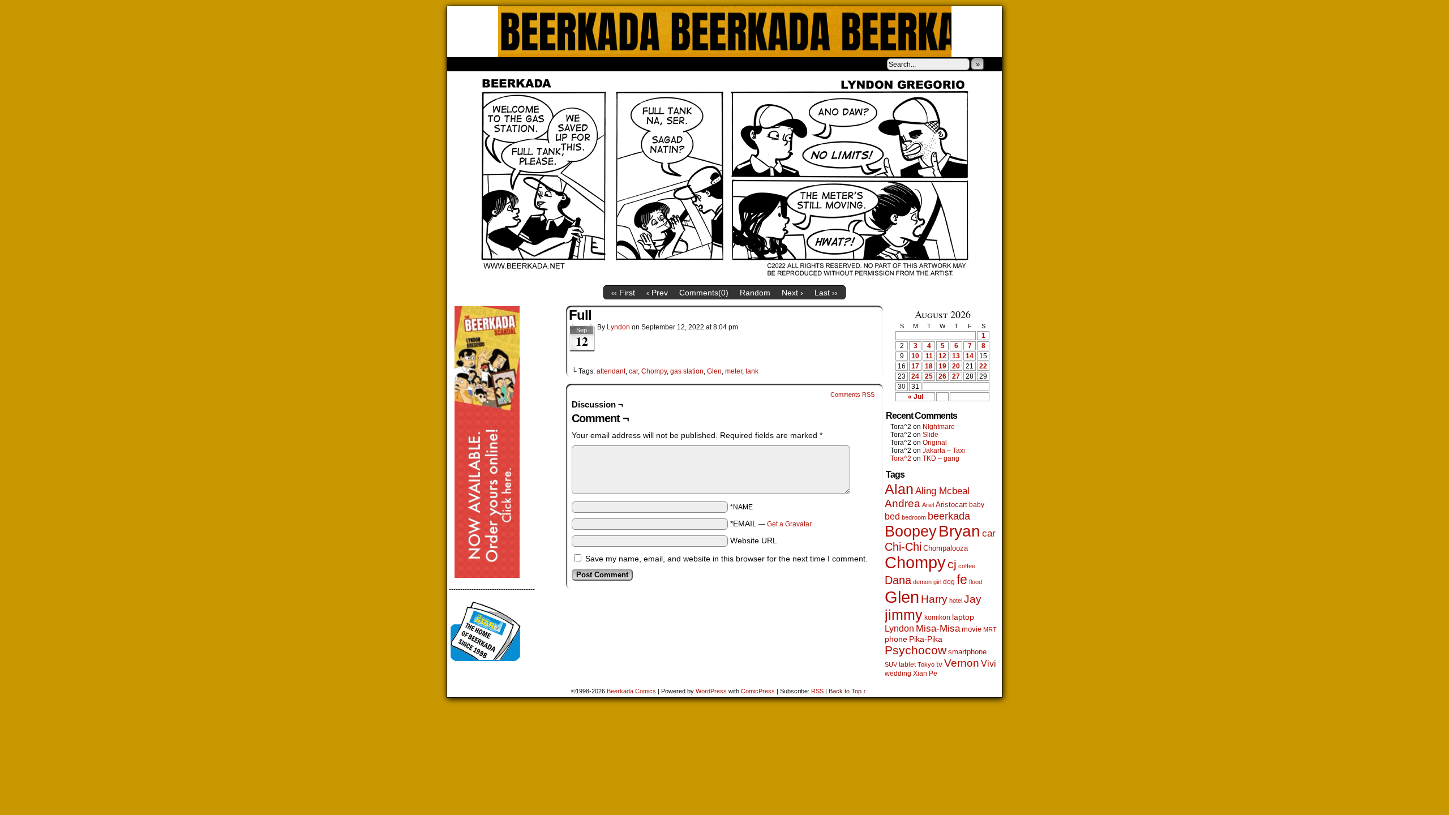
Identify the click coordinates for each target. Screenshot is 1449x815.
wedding (898, 673)
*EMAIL (771, 523)
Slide (930, 435)
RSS (817, 691)
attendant (611, 371)
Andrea (902, 503)
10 (915, 356)
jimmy (904, 615)
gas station (687, 371)
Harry (934, 599)
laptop (963, 617)
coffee (966, 566)
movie (971, 629)
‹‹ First (623, 292)
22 (983, 366)
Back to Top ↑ (848, 691)
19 (942, 366)
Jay (972, 599)
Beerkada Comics (724, 31)
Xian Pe (925, 673)
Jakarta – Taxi (944, 450)
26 (942, 376)
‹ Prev (657, 292)
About (496, 63)
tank (751, 371)
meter (733, 371)
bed (892, 516)
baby (976, 505)
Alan (899, 489)
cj (952, 564)
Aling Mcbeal (942, 490)
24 (915, 376)
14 (970, 356)
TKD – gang (941, 458)
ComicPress (758, 691)
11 (929, 356)
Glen (714, 371)
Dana (898, 580)
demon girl (927, 581)
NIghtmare (939, 427)
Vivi (988, 663)
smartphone (967, 651)
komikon (937, 617)
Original (935, 443)
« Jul (915, 397)
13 (956, 356)
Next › (792, 292)
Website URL (753, 540)
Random (755, 292)
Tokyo (926, 664)
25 (929, 376)
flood (975, 581)
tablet (907, 664)
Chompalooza (945, 548)
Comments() (703, 292)
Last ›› (826, 292)
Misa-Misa (938, 628)
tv (939, 664)
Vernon (961, 663)
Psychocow (915, 650)
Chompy (654, 371)
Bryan (959, 531)
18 (929, 366)
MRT (990, 629)
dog (949, 581)
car (633, 371)
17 (915, 366)
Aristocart (951, 505)
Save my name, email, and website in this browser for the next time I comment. (726, 558)
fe (962, 579)
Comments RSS (852, 394)
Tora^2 (900, 458)
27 (956, 376)
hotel (955, 600)
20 (956, 366)
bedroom (914, 517)
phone (896, 639)
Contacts (574, 63)
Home (463, 63)
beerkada (949, 516)
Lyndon (618, 327)
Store (531, 63)
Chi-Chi (903, 547)
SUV (891, 664)
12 (942, 356)
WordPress (711, 691)
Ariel (928, 504)
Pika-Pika (925, 639)
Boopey (911, 531)
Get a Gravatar (789, 524)
